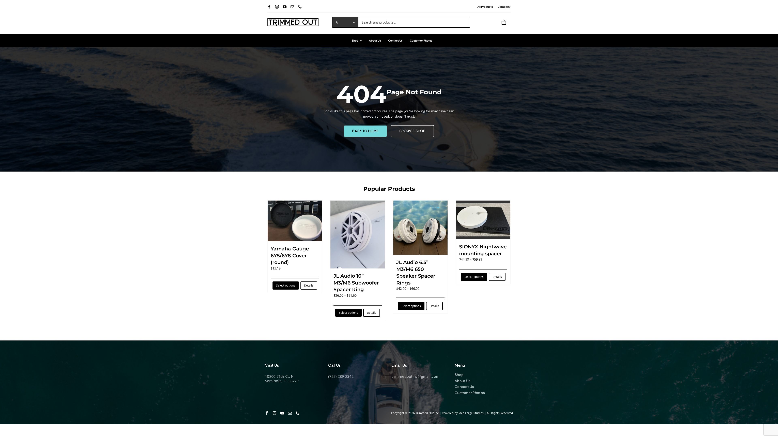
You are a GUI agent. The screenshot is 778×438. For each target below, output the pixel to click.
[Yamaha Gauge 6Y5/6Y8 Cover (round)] (295, 221)
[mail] (292, 7)
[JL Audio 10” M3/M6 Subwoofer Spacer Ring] (357, 234)
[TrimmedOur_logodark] (292, 19)
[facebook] (269, 7)
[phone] (300, 7)
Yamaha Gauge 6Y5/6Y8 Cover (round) (290, 255)
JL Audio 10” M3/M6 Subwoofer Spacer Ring (356, 282)
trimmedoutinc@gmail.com (415, 376)
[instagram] (277, 7)
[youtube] (284, 7)
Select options (285, 285)
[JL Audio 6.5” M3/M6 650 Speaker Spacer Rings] (420, 228)
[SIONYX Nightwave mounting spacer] (483, 220)
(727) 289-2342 (341, 376)
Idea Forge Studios (471, 413)
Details (308, 285)
